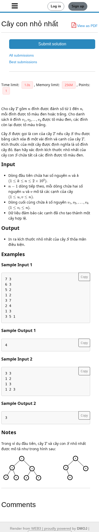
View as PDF (87, 26)
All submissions (21, 55)
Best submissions (23, 62)
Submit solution (52, 44)
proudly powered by (65, 528)
